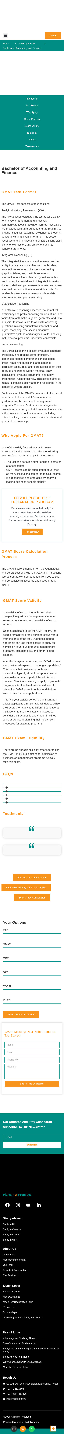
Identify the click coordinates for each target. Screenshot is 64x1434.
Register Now (32, 531)
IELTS (6, 1000)
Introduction (9, 1254)
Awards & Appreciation (15, 1270)
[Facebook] (7, 1205)
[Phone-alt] (23, 1429)
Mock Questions (11, 1297)
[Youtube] (28, 1205)
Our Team (8, 1265)
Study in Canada (12, 1229)
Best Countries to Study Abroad (19, 1343)
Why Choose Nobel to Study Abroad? (22, 1362)
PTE (5, 930)
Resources (8, 1307)
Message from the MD (14, 1260)
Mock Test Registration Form (18, 1302)
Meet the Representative (16, 1367)
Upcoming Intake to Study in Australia (22, 1317)
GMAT (7, 944)
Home (6, 43)
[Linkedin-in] (38, 1205)
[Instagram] (17, 1205)
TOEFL (7, 986)
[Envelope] (14, 1429)
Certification (9, 1275)
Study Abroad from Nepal (16, 1357)
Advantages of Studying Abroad (19, 1338)
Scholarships (10, 1312)
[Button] (53, 1428)
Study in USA (10, 1240)
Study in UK (9, 1224)
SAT (5, 972)
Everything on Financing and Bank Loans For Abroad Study (31, 1350)
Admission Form (11, 1291)
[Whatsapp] (32, 1429)
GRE (6, 958)
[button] (5, 35)
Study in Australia (12, 1234)
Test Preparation (26, 43)
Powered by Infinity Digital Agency (21, 1422)
